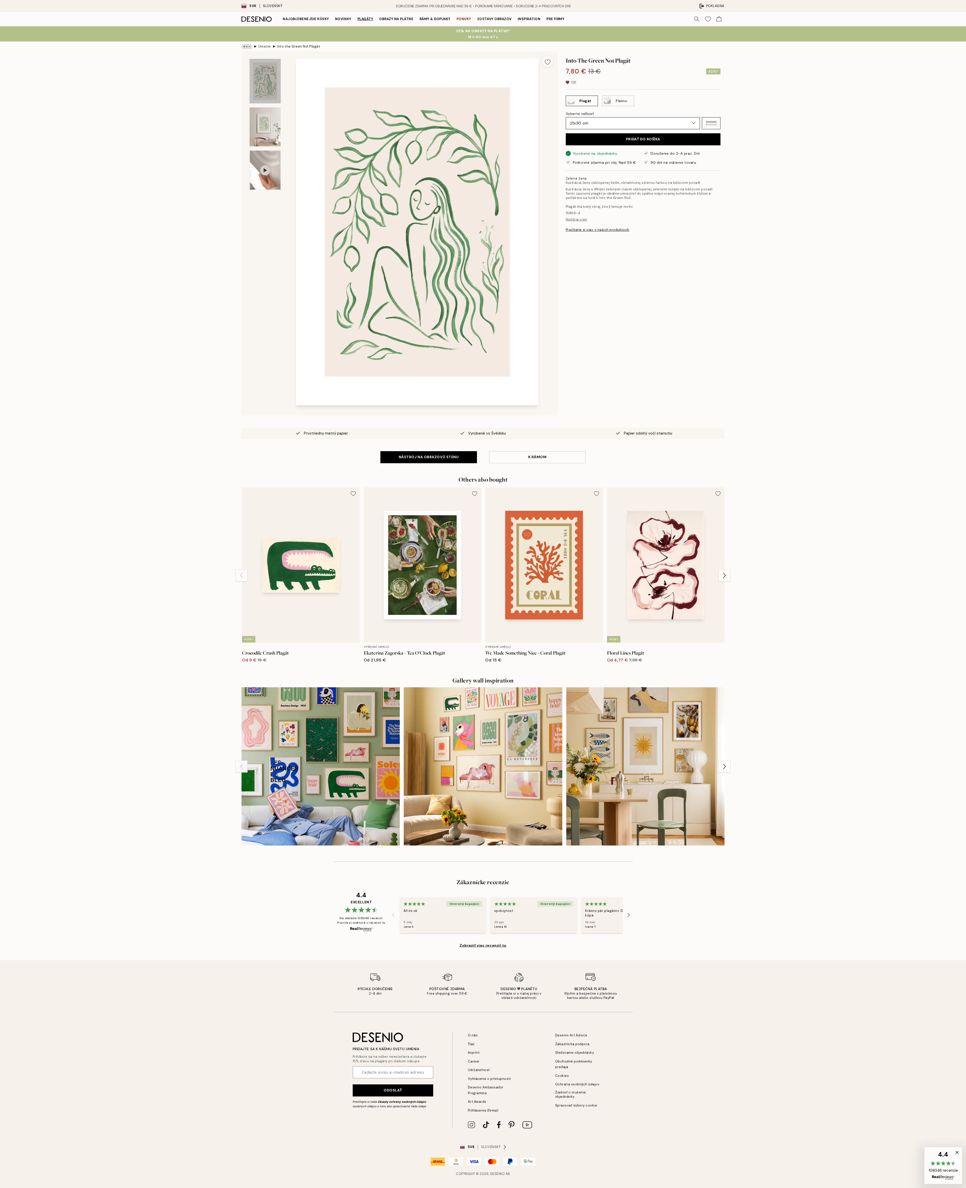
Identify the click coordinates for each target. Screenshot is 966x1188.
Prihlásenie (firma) (483, 1110)
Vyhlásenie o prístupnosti (489, 1079)
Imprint (474, 1052)
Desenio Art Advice (571, 1035)
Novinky (343, 19)
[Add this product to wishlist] (548, 62)
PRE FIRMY (555, 19)
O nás (473, 1035)
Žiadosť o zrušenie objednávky (570, 1094)
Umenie (264, 46)
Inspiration (529, 19)
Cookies (562, 1076)
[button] (711, 123)
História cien (576, 219)
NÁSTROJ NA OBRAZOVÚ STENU (429, 457)
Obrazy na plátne (396, 19)
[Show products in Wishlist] (707, 19)
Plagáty (365, 19)
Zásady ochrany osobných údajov (402, 1102)
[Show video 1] (265, 170)
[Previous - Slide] (241, 575)
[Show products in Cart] (719, 19)
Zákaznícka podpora (572, 1044)
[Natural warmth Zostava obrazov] (645, 766)
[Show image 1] (265, 81)
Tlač (471, 1044)
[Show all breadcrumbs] (247, 46)
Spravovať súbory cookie (576, 1105)
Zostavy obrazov (494, 19)
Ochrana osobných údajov (577, 1084)
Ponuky (464, 19)
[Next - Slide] (724, 575)
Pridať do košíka (643, 139)
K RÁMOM (537, 457)
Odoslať (393, 1090)
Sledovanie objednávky (574, 1052)
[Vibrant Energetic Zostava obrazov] (321, 766)
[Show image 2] (265, 126)
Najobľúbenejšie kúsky (306, 19)
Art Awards (477, 1101)
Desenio (497, 1174)
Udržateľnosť (479, 1070)
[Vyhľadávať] (696, 19)
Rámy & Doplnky (435, 19)
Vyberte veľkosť (580, 113)
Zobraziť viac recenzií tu (483, 945)
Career (474, 1061)
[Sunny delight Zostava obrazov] (483, 766)
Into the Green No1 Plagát (298, 46)
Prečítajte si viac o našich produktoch (597, 230)
